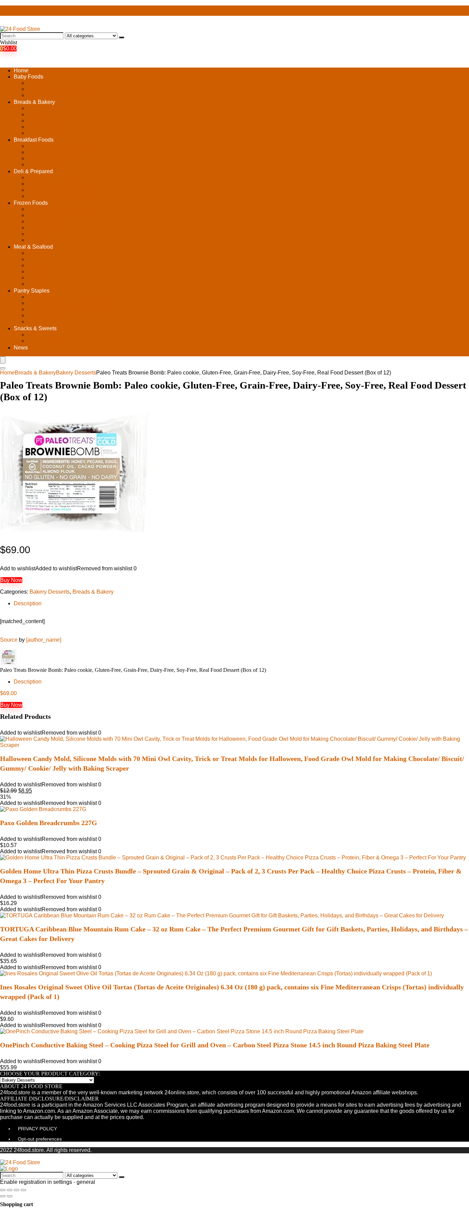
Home (21, 70)
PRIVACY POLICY (37, 1128)
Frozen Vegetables (50, 240)
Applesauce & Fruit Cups (58, 146)
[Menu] (2, 360)
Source (9, 640)
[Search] (121, 37)
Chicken (37, 265)
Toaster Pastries (47, 164)
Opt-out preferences (40, 1139)
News (21, 347)
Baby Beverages (47, 83)
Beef (33, 259)
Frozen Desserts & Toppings (61, 215)
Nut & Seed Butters (50, 315)
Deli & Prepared (33, 171)
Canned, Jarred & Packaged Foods (70, 297)
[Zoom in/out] (23, 1190)
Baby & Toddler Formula (57, 95)
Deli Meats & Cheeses (54, 177)
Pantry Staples (31, 291)
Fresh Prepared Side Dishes (62, 196)
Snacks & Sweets (35, 328)
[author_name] (43, 640)
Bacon (35, 253)
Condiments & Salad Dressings (65, 303)
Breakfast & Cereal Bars (56, 152)
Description (28, 603)
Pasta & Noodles (48, 321)
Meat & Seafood (33, 247)
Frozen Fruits (43, 221)
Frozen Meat (42, 234)
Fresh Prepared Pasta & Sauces (66, 190)
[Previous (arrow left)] (2, 1196)
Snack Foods (43, 341)
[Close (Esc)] (2, 1190)
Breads (36, 114)
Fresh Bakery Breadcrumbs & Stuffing (73, 127)
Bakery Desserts (47, 108)
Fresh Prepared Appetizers (60, 184)
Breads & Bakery (34, 102)
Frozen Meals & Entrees (56, 227)
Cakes (35, 120)
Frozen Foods (31, 203)
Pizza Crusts (42, 133)
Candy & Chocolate (51, 334)
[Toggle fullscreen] (16, 1190)
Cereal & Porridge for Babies (62, 89)
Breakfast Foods (34, 140)
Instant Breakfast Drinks (56, 158)
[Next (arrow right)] (9, 1196)
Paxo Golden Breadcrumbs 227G (48, 822)
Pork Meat (39, 278)
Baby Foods (28, 77)
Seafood (37, 284)
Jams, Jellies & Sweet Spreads (65, 309)
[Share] (9, 1190)
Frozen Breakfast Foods (56, 209)
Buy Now (11, 580)
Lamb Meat (41, 271)
